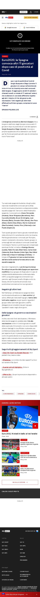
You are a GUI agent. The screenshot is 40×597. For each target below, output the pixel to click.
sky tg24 (4, 545)
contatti (15, 589)
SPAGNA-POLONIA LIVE (10, 110)
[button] (17, 594)
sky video (5, 549)
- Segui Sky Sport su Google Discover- (15, 353)
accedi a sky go (30, 531)
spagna (21, 393)
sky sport (5, 542)
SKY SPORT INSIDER (31, 17)
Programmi (23, 560)
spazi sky (23, 556)
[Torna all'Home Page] (9, 17)
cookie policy (24, 571)
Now (21, 549)
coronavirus (8, 393)
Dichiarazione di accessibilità (25, 575)
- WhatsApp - (6, 360)
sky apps (23, 545)
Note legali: (5, 567)
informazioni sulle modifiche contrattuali (17, 588)
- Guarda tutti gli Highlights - (12, 367)
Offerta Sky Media (7, 580)
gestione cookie (7, 571)
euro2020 (31, 393)
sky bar (22, 553)
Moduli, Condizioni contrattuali (25, 586)
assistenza (9, 589)
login (36, 12)
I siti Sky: (4, 538)
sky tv (22, 542)
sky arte (4, 553)
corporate (23, 580)
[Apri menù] (2, 17)
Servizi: (22, 538)
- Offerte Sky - (7, 374)
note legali (5, 575)
